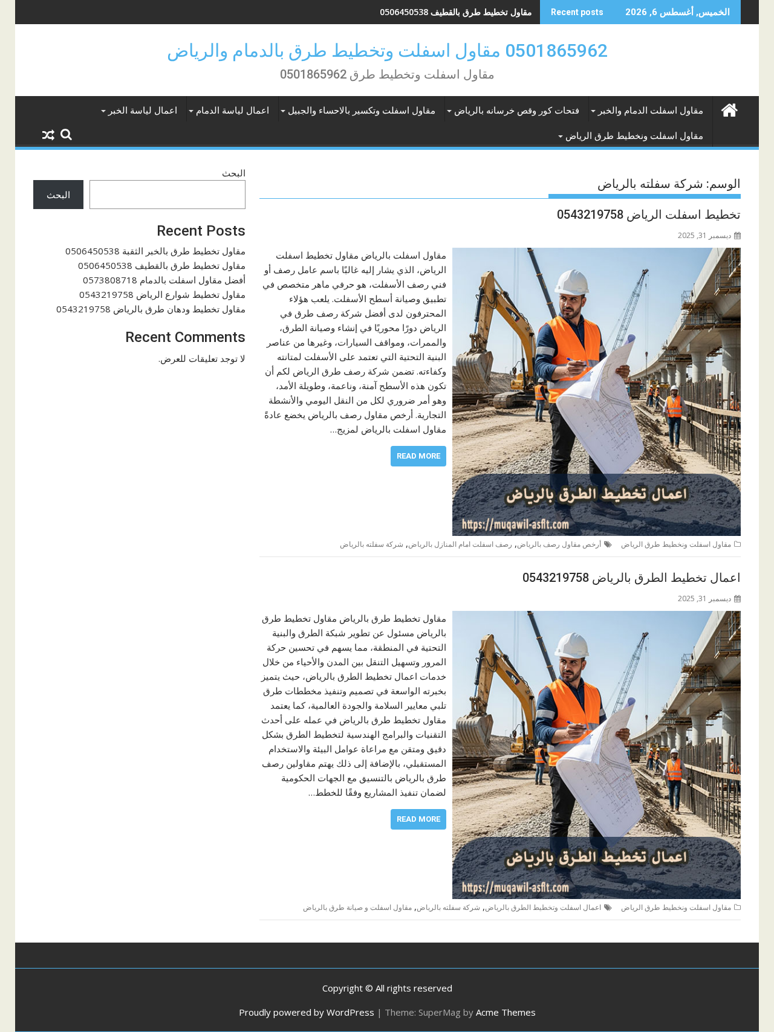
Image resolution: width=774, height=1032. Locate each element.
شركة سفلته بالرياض (371, 544)
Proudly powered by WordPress (306, 1012)
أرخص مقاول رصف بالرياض (559, 544)
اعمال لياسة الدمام (232, 110)
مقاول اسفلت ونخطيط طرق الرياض (634, 136)
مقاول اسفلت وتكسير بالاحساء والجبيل (361, 110)
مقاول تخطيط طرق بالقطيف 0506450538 (162, 265)
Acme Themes (506, 1012)
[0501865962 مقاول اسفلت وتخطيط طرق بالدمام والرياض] (729, 108)
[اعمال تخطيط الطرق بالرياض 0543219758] (596, 618)
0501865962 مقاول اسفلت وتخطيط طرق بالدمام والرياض (387, 50)
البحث (234, 173)
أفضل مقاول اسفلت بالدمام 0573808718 (457, 12)
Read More (418, 455)
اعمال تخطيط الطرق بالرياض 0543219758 (631, 577)
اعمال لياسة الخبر (142, 110)
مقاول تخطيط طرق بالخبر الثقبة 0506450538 (155, 251)
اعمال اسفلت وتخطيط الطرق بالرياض (543, 907)
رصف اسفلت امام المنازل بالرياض (460, 544)
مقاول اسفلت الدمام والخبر (650, 110)
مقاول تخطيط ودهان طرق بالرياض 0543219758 (151, 309)
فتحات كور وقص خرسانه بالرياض (516, 110)
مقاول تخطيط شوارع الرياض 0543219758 (162, 294)
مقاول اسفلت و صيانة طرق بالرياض (357, 907)
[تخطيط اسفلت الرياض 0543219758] (596, 255)
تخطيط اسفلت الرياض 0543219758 (649, 214)
